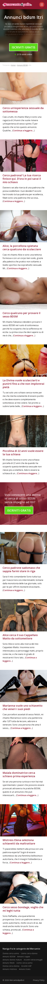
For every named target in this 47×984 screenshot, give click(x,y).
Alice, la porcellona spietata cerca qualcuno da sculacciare (22, 247)
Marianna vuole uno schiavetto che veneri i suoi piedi (22, 707)
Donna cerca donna (11, 966)
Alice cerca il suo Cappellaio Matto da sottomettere (20, 636)
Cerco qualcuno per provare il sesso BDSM (21, 314)
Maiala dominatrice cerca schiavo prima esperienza (19, 774)
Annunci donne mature (12, 959)
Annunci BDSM (22, 65)
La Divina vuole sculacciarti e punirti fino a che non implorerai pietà (23, 384)
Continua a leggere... (23, 130)
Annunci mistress (10, 969)
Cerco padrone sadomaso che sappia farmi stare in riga (21, 569)
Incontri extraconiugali (33, 959)
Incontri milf (26, 966)
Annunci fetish (8, 963)
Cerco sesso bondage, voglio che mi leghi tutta (23, 908)
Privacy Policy (38, 980)
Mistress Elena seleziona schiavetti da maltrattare (19, 841)
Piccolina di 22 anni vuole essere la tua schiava (23, 452)
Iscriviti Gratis (23, 47)
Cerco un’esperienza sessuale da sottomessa (23, 109)
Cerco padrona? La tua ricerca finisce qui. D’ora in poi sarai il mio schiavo (22, 179)
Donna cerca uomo (11, 953)
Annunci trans (24, 969)
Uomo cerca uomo (24, 963)
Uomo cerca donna (29, 953)
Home (13, 65)
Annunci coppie (23, 956)
